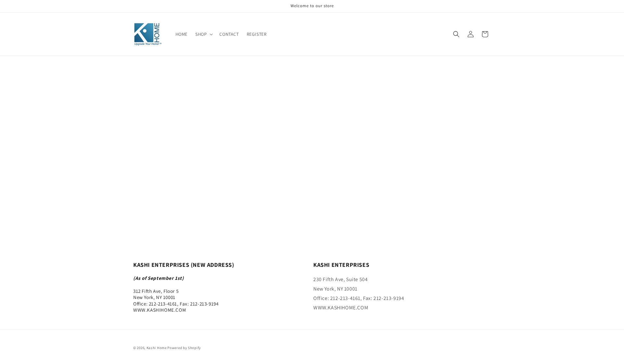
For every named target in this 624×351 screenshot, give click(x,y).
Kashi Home (157, 347)
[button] (203, 34)
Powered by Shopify (184, 347)
